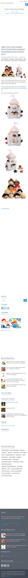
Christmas (22, 450)
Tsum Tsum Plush (5, 58)
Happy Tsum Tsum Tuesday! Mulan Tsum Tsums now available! (16, 373)
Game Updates (12, 457)
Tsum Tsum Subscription (16, 471)
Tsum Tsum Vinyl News (7, 475)
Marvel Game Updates (6, 464)
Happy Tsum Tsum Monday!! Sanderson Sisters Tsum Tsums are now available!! (15, 362)
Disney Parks (16, 452)
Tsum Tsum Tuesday (18, 58)
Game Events (5, 457)
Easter (3, 454)
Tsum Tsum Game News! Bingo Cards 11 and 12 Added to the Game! (16, 368)
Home (12, 11)
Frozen (23, 454)
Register (26, 1)
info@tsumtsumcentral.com (10, 556)
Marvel (21, 461)
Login (21, 1)
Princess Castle (7, 60)
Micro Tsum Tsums (21, 60)
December (10, 452)
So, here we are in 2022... (12, 402)
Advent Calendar (5, 450)
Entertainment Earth (10, 454)
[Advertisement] (14, 31)
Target (8, 468)
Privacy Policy (4, 525)
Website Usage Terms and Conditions (10, 523)
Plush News (11, 58)
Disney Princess (14, 60)
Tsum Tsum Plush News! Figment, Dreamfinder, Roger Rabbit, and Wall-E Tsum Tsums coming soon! (15, 380)
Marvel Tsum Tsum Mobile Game (9, 466)
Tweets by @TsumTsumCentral (8, 425)
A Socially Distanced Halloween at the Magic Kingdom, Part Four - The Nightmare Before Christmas (16, 415)
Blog (17, 11)
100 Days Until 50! (10, 408)
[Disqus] (14, 231)
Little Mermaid (16, 461)
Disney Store (23, 452)
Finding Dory (18, 454)
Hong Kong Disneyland (6, 459)
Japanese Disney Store (7, 461)
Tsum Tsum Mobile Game (16, 468)
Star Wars (4, 468)
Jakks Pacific (16, 459)
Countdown (4, 452)
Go (25, 300)
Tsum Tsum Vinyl (15, 473)
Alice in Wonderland (14, 450)
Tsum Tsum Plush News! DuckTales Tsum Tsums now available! (16, 385)
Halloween (19, 457)
